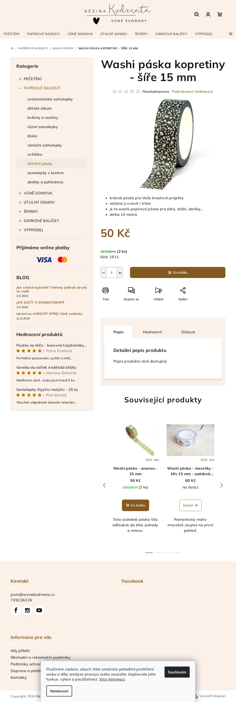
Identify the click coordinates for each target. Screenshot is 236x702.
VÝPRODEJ (33, 230)
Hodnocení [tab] (152, 332)
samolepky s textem (45, 172)
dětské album (39, 108)
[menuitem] (11, 34)
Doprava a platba (27, 670)
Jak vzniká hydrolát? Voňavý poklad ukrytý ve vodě (51, 289)
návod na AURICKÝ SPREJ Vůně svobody (49, 314)
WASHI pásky (39, 163)
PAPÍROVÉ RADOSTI (42, 88)
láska (32, 136)
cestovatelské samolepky (50, 99)
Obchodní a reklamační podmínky (41, 657)
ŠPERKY (31, 211)
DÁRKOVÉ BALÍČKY (41, 220)
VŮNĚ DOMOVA (38, 193)
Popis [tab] (118, 332)
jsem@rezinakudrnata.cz (33, 594)
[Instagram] (27, 610)
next (221, 485)
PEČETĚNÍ (32, 78)
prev (104, 485)
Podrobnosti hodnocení (192, 91)
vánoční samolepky (44, 145)
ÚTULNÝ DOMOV (39, 202)
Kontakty (19, 677)
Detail (188, 505)
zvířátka (34, 154)
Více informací (112, 679)
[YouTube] (39, 610)
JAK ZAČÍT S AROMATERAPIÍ (40, 302)
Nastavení (59, 691)
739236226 (21, 600)
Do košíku (180, 272)
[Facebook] (16, 610)
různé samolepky (42, 126)
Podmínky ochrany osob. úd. (36, 664)
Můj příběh (20, 650)
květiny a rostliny (42, 117)
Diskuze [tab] (188, 332)
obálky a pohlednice (45, 182)
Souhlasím (177, 672)
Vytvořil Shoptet (212, 696)
